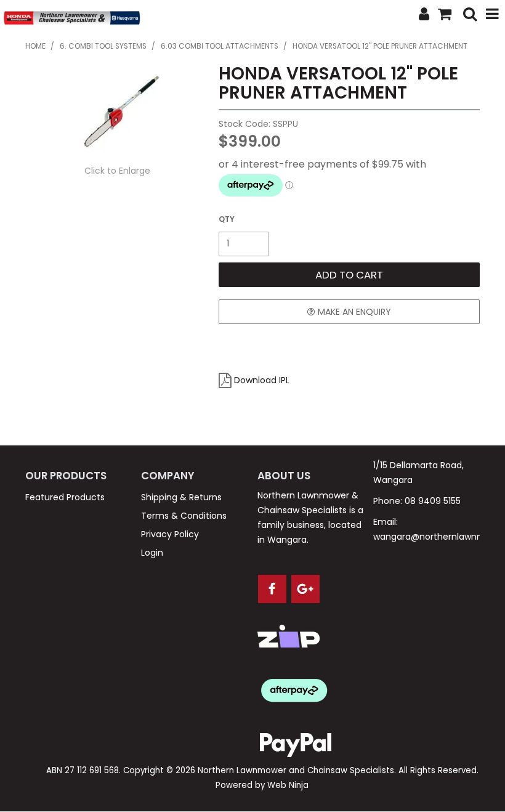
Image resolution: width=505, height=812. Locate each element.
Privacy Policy (170, 534)
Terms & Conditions (184, 516)
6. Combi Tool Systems (103, 46)
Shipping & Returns (181, 497)
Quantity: (227, 219)
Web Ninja (288, 785)
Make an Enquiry (354, 312)
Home (35, 46)
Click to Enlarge (117, 170)
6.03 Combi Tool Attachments (219, 46)
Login (152, 552)
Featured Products (65, 497)
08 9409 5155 (433, 501)
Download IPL (261, 380)
